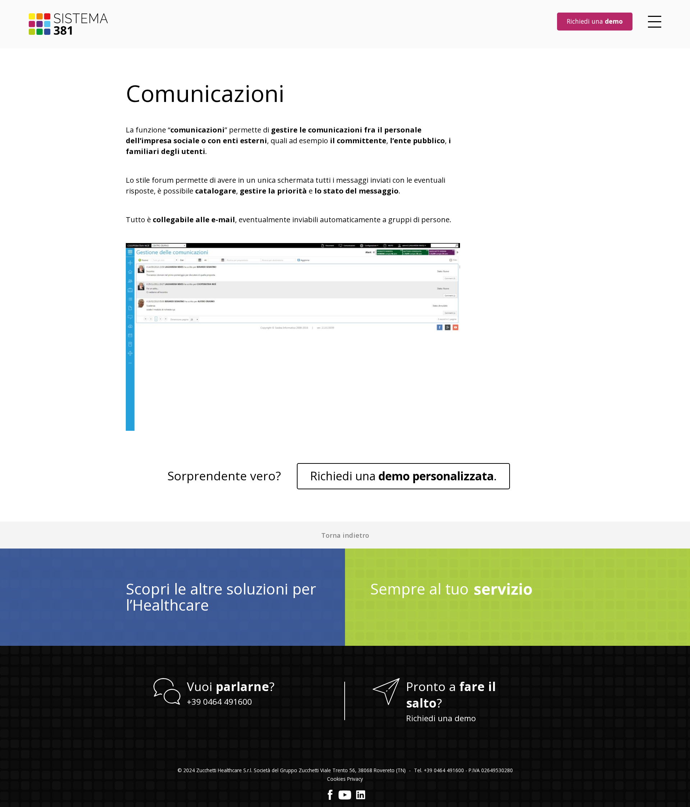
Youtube (345, 795)
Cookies (336, 778)
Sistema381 (68, 24)
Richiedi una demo (441, 718)
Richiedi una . (403, 476)
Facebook (330, 795)
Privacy (355, 778)
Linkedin (360, 795)
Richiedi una (595, 21)
